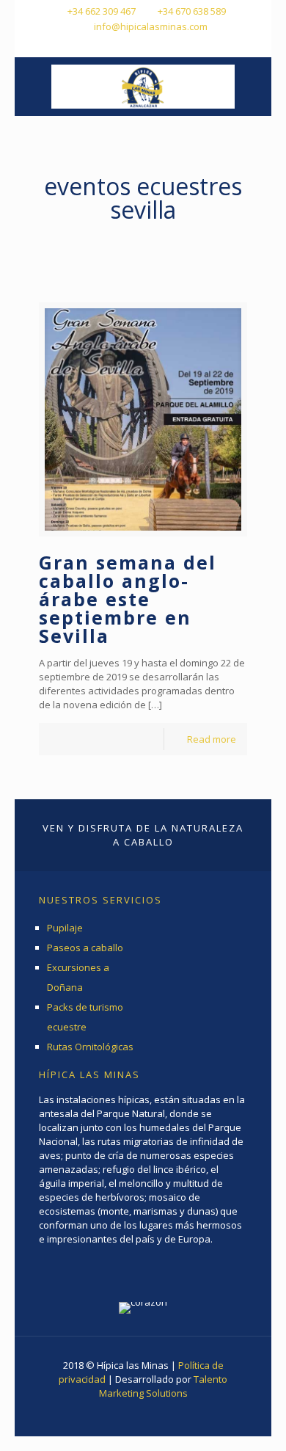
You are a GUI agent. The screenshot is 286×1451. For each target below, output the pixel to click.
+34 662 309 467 (101, 11)
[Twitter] (143, 44)
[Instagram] (162, 44)
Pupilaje (65, 927)
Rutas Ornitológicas (90, 1046)
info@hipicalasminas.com (151, 26)
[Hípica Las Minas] (143, 87)
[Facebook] (124, 44)
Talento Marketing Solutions (163, 1386)
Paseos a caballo (85, 947)
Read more (211, 739)
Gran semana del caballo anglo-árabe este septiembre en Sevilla (127, 599)
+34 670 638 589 (192, 11)
